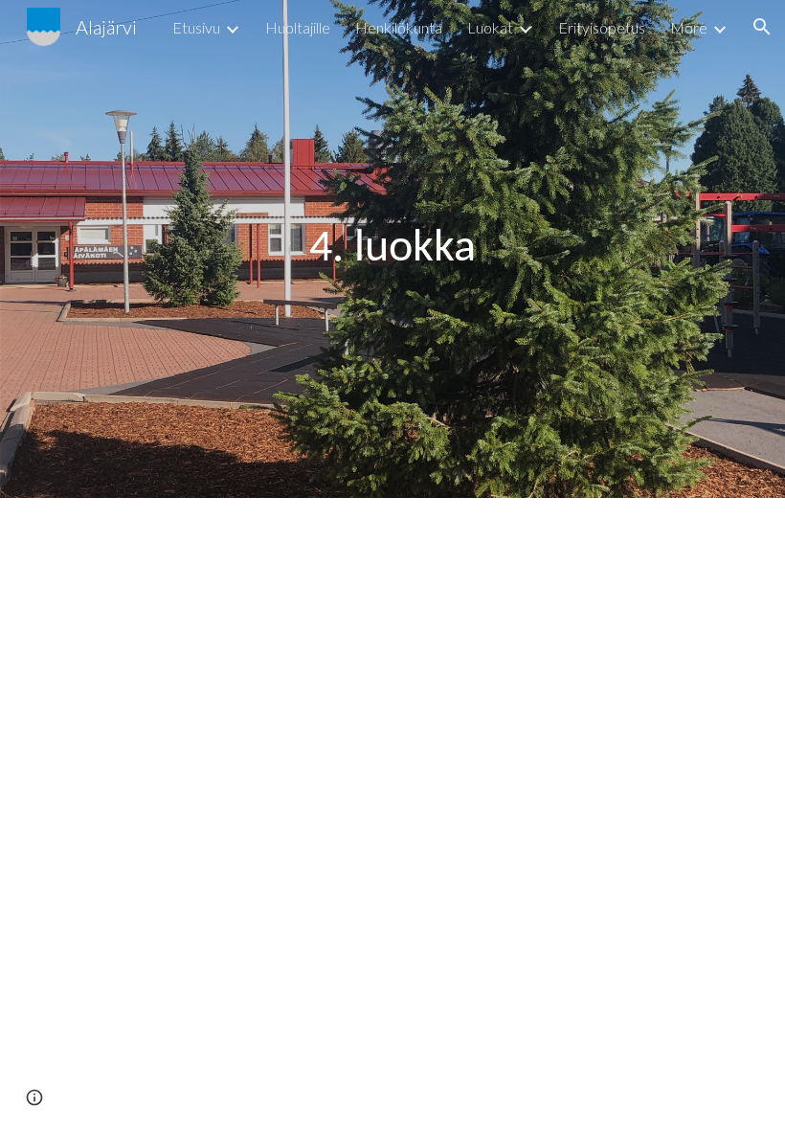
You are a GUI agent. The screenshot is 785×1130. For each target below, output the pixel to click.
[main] (392, 249)
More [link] (688, 27)
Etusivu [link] (196, 27)
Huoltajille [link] (297, 27)
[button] (762, 27)
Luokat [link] (490, 27)
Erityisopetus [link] (601, 27)
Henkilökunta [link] (398, 27)
